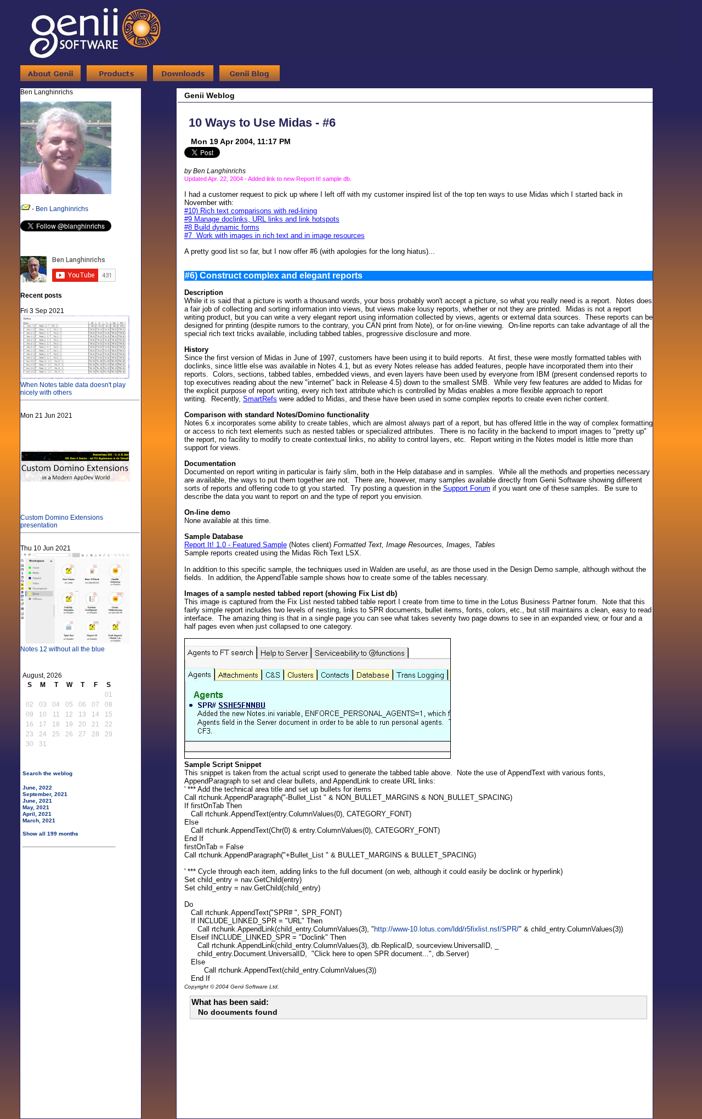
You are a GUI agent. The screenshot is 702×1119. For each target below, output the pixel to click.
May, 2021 (35, 807)
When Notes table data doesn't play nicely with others (73, 388)
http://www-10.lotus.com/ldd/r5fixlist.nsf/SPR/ (446, 929)
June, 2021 (37, 801)
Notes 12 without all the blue (62, 649)
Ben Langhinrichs (62, 209)
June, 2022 (37, 788)
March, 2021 (38, 820)
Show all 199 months (50, 834)
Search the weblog (47, 773)
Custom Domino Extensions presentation (61, 521)
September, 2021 (44, 794)
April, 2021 (37, 814)
